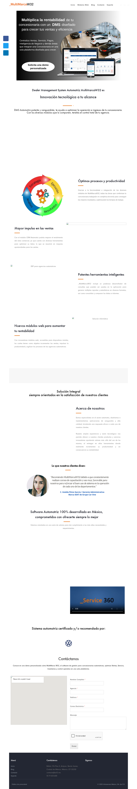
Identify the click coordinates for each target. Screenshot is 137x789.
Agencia (74, 688)
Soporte (110, 5)
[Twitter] (125, 5)
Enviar (74, 746)
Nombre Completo (77, 680)
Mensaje (73, 715)
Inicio (73, 5)
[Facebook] (121, 5)
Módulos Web (83, 5)
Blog (93, 5)
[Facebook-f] (86, 766)
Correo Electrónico (77, 706)
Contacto (100, 5)
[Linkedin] (128, 5)
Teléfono (74, 697)
